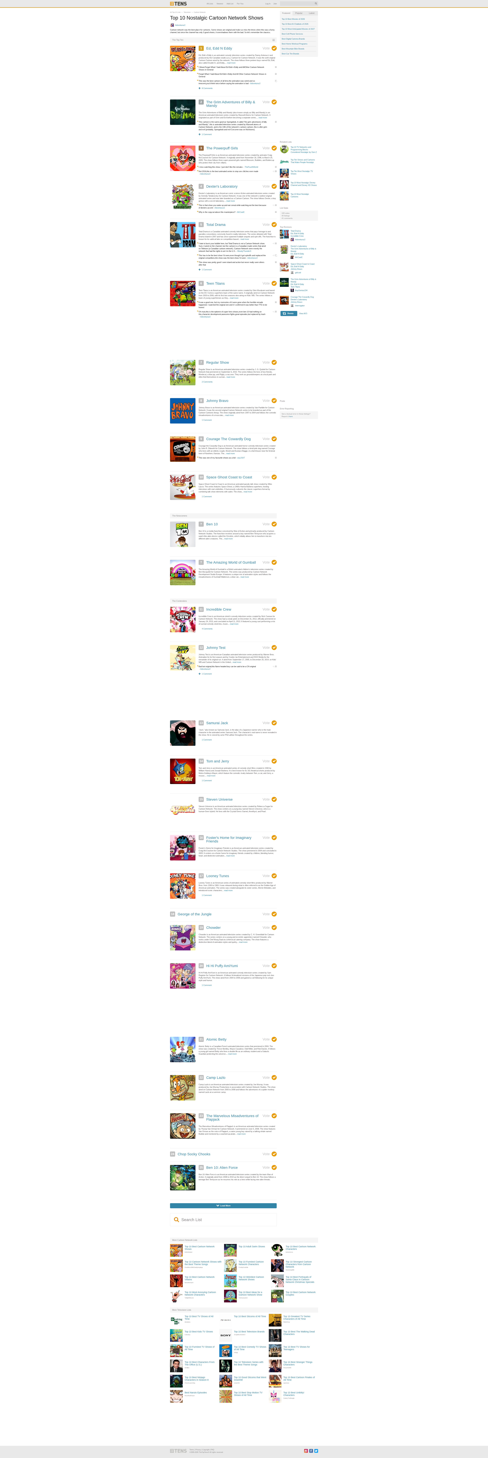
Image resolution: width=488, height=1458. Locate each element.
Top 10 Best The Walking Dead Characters (299, 1332)
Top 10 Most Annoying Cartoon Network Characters (200, 1293)
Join (275, 4)
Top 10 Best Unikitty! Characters (293, 1393)
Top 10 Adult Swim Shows (252, 1246)
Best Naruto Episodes (196, 1392)
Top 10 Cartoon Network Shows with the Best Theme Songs (203, 1263)
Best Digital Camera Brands (293, 39)
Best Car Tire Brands (290, 54)
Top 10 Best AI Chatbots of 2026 (295, 24)
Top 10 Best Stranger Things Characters (297, 1363)
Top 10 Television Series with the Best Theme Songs (248, 1363)
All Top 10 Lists (175, 12)
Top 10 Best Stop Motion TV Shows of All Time (248, 1393)
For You (240, 4)
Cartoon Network (199, 12)
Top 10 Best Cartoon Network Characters (301, 1247)
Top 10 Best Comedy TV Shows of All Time (250, 1348)
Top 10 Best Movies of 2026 (293, 19)
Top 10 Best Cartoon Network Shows (200, 1247)
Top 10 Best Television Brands (249, 1331)
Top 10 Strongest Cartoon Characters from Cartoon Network (299, 1264)
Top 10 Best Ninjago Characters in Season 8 (197, 1378)
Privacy (198, 1450)
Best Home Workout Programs (294, 44)
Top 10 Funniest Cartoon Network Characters (251, 1263)
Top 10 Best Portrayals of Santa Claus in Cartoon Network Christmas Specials (300, 1279)
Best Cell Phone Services (292, 34)
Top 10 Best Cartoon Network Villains (200, 1278)
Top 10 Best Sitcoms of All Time (250, 1316)
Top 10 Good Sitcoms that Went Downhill (250, 1378)
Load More (223, 1206)
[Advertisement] (223, 339)
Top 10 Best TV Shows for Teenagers (296, 1348)
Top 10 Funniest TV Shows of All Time (200, 1348)
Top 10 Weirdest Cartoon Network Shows (251, 1278)
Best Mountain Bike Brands (293, 49)
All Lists (210, 4)
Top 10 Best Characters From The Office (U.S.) (200, 1363)
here (291, 416)
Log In (267, 4)
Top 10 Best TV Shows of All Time (199, 1317)
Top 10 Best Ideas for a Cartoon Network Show (250, 1293)
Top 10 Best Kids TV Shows (199, 1331)
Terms (191, 1450)
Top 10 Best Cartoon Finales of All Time (299, 1378)
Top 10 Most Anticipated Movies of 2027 (298, 29)
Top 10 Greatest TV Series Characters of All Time (296, 1317)
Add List (229, 4)
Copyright (205, 1450)
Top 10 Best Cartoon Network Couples (301, 1293)
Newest (220, 4)
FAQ (212, 1450)
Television (187, 12)
